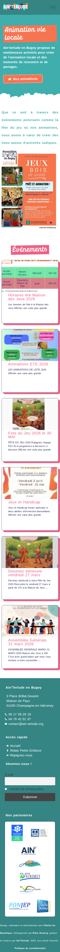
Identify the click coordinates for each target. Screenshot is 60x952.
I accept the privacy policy (26, 789)
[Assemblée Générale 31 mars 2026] (30, 621)
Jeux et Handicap (24, 502)
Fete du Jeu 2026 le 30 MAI (29, 435)
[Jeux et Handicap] (30, 483)
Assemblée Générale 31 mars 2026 (27, 642)
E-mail (9, 774)
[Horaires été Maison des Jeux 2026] (30, 276)
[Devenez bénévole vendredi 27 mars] (30, 552)
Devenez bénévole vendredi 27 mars (25, 573)
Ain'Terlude (22, 940)
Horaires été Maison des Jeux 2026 (26, 297)
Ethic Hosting (40, 933)
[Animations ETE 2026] (30, 345)
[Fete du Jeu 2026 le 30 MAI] (30, 414)
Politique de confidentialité (30, 948)
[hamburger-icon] (53, 7)
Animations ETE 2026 (28, 364)
